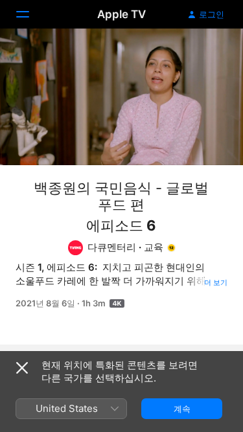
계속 (182, 409)
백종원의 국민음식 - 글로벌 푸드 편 (121, 196)
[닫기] (22, 368)
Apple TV (121, 14)
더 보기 (215, 282)
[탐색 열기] (30, 14)
